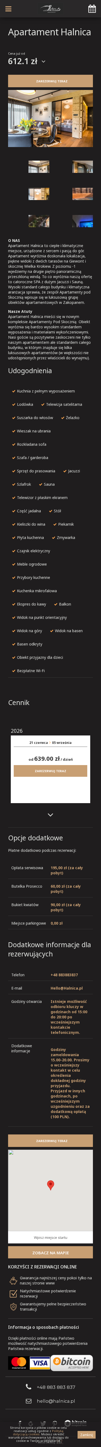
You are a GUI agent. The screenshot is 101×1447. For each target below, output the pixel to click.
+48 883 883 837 (56, 1387)
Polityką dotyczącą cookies (38, 1432)
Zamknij (86, 1434)
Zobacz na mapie (50, 1252)
